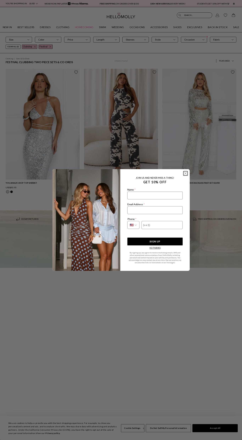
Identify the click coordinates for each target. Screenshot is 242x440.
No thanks (155, 248)
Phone (131, 218)
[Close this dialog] (185, 173)
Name (131, 189)
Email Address (136, 204)
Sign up (155, 241)
